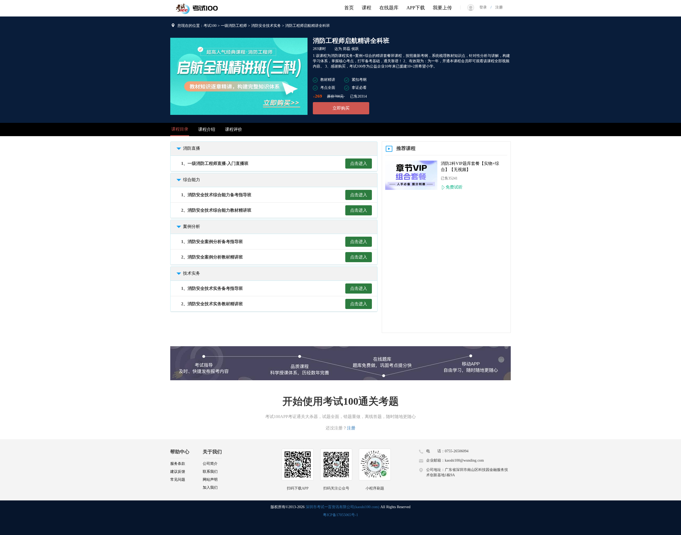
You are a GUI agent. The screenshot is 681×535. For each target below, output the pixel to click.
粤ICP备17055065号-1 (340, 515)
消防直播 (191, 148)
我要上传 (442, 7)
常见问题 (177, 480)
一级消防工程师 (234, 26)
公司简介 (210, 464)
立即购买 (341, 108)
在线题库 (388, 7)
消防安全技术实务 (266, 26)
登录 (485, 7)
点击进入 (358, 163)
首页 (349, 7)
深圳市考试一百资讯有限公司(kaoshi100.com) (342, 507)
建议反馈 (177, 472)
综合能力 (191, 179)
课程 (366, 7)
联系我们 (210, 472)
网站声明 (210, 480)
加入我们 (210, 488)
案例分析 (191, 226)
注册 (497, 7)
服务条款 (177, 464)
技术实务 (191, 273)
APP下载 (415, 7)
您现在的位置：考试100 (197, 26)
